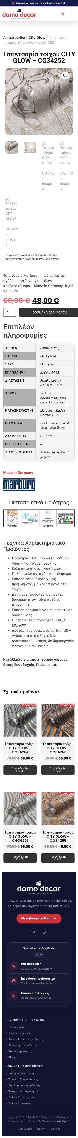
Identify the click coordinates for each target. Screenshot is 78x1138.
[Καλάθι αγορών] (62, 14)
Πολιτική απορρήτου (21, 1097)
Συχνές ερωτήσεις (20, 1051)
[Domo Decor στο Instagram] (44, 932)
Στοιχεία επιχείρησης (21, 1073)
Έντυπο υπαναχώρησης (23, 1091)
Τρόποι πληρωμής (19, 1033)
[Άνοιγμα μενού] (71, 14)
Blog (11, 1057)
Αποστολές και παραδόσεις (25, 1039)
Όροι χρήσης (25, 1128)
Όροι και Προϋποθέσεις (23, 1079)
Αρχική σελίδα (14, 37)
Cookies (56, 1128)
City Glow (36, 37)
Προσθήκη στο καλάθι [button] (20, 770)
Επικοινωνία (16, 1027)
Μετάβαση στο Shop (36, 918)
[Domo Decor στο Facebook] (34, 932)
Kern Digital (62, 1121)
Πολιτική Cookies (19, 1103)
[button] (65, 75)
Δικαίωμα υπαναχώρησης (24, 1085)
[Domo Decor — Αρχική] (19, 14)
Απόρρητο (41, 1128)
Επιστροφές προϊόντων (22, 1045)
